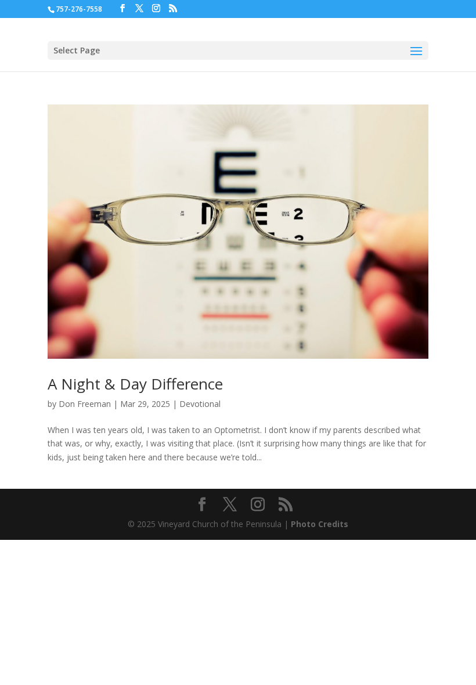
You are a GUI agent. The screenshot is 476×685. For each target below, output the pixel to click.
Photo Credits (319, 523)
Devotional (200, 403)
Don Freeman (85, 403)
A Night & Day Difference (135, 383)
